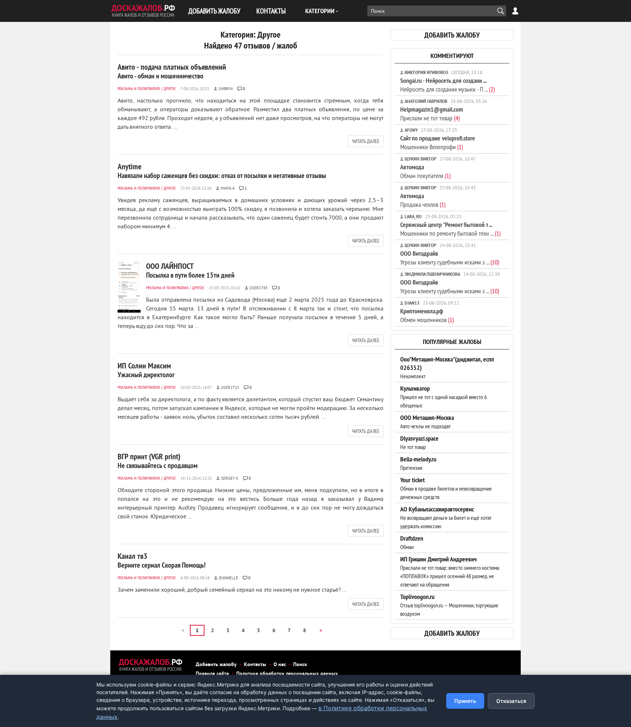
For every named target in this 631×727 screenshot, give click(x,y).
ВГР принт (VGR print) (158, 460)
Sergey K (229, 478)
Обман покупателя (425, 171)
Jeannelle (228, 578)
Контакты (255, 665)
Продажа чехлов (422, 200)
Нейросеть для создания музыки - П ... (447, 84)
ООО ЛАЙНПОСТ (190, 270)
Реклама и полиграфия (139, 88)
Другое (170, 88)
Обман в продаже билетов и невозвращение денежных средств (446, 488)
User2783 (258, 288)
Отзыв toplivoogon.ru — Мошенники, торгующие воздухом (449, 605)
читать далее (365, 141)
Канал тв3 (162, 560)
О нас (280, 665)
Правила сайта (212, 674)
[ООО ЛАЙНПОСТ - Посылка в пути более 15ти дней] (129, 287)
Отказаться (511, 701)
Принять (465, 701)
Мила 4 (227, 188)
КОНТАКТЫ (271, 10)
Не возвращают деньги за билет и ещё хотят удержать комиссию (446, 518)
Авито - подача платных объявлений (172, 71)
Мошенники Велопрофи (437, 142)
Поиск (300, 665)
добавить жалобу (452, 35)
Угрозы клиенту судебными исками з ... (449, 257)
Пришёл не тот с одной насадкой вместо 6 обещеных (443, 397)
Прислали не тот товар (431, 113)
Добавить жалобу (216, 665)
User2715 (230, 387)
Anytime (222, 170)
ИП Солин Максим (146, 369)
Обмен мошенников (427, 315)
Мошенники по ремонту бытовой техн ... (450, 228)
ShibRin (225, 89)
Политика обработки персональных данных (287, 674)
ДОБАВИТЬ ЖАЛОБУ (214, 10)
